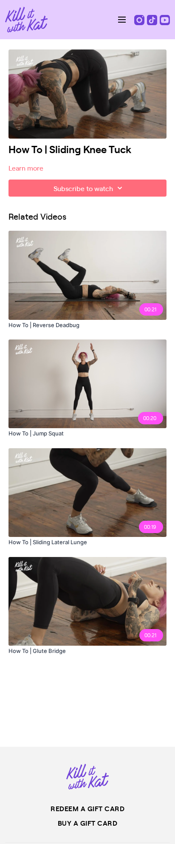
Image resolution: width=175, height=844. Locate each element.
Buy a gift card (88, 822)
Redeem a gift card (87, 808)
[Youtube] (165, 19)
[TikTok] (153, 19)
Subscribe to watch (83, 188)
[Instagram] (140, 19)
